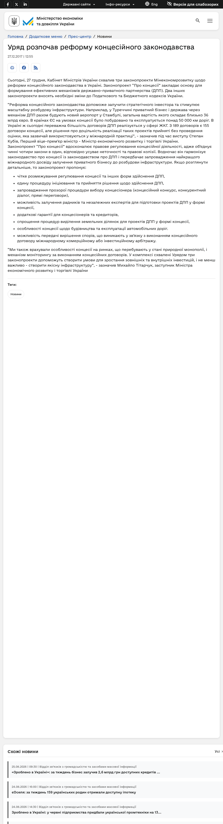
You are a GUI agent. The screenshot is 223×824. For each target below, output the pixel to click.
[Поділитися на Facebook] (24, 67)
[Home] (99, 21)
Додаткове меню (45, 36)
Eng (154, 4)
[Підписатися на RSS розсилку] (35, 67)
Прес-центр (79, 36)
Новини (15, 294)
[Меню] (210, 21)
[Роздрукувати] (12, 67)
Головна (15, 36)
